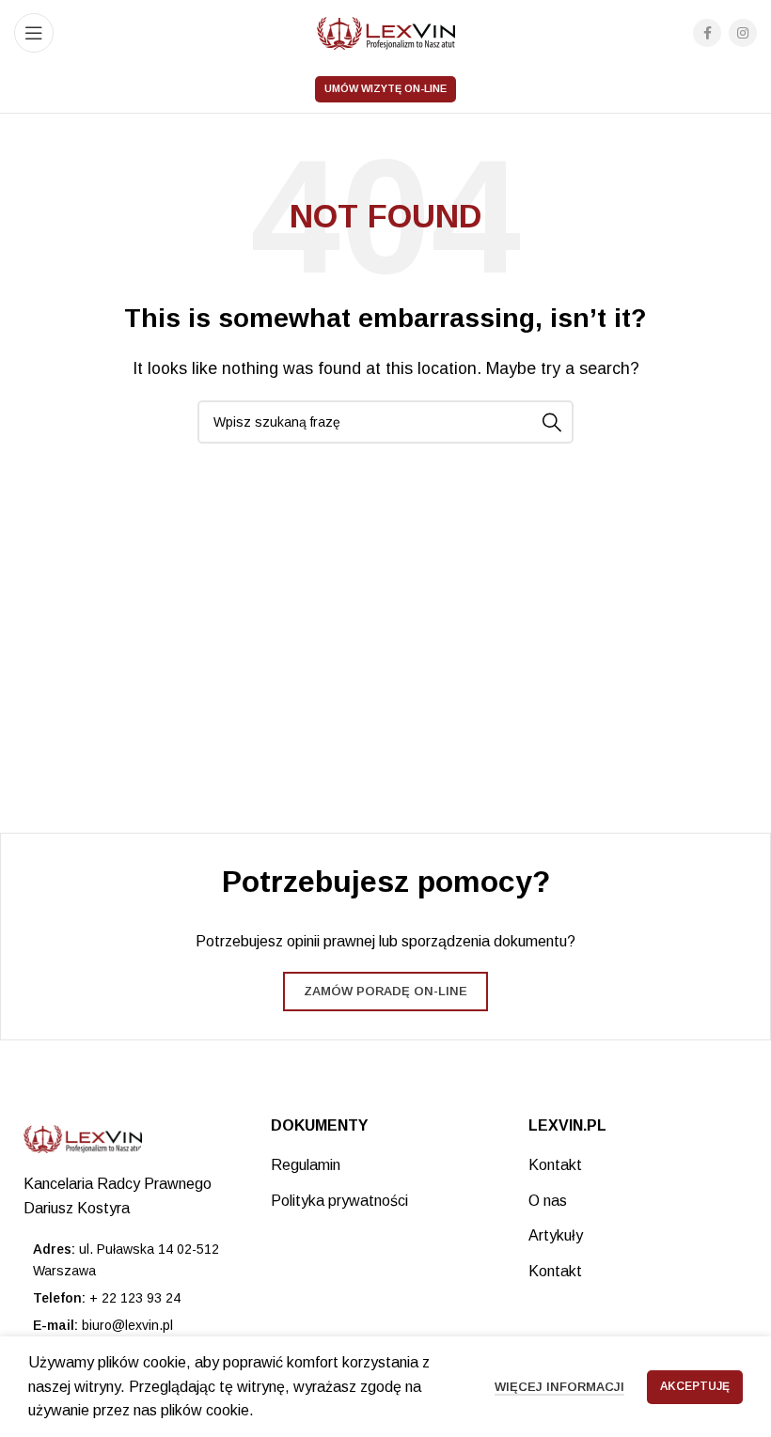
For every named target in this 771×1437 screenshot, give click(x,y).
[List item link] (128, 1298)
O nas (547, 1201)
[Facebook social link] (707, 33)
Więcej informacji (559, 1387)
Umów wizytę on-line (385, 88)
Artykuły (555, 1235)
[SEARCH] (552, 422)
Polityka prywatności (339, 1201)
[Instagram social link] (743, 33)
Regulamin (305, 1165)
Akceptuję (695, 1386)
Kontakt (555, 1165)
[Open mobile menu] (34, 33)
